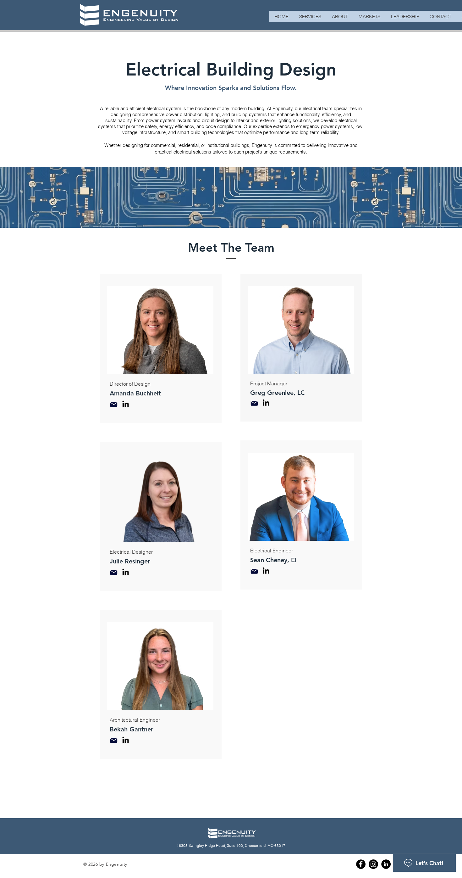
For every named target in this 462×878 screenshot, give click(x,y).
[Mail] (114, 404)
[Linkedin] (386, 864)
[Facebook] (361, 864)
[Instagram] (373, 864)
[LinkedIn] (125, 404)
